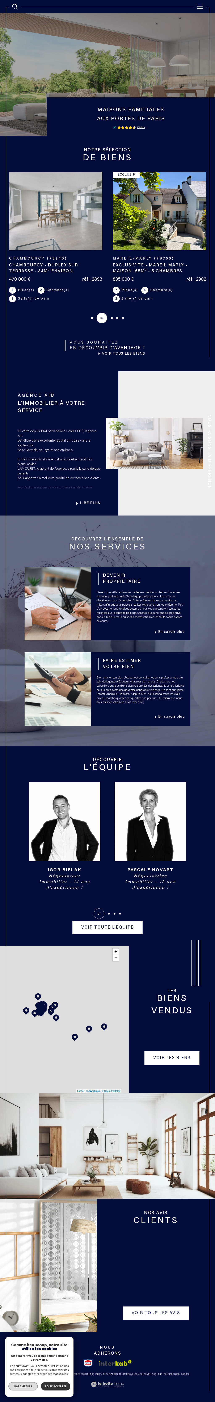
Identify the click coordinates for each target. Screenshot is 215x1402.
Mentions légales (132, 1374)
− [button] (115, 957)
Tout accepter (56, 1386)
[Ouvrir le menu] (200, 6)
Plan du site (115, 1374)
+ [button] (115, 951)
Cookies (185, 1374)
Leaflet (80, 1090)
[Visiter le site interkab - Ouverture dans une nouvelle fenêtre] (115, 1363)
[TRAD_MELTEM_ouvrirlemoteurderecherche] (15, 7)
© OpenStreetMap (111, 1090)
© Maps (93, 1090)
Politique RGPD (172, 1374)
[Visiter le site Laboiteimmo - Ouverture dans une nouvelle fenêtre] (107, 1389)
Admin (147, 1374)
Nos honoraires (98, 1374)
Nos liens (157, 1374)
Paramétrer (23, 1386)
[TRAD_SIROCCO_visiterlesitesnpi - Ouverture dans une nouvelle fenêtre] (88, 1363)
